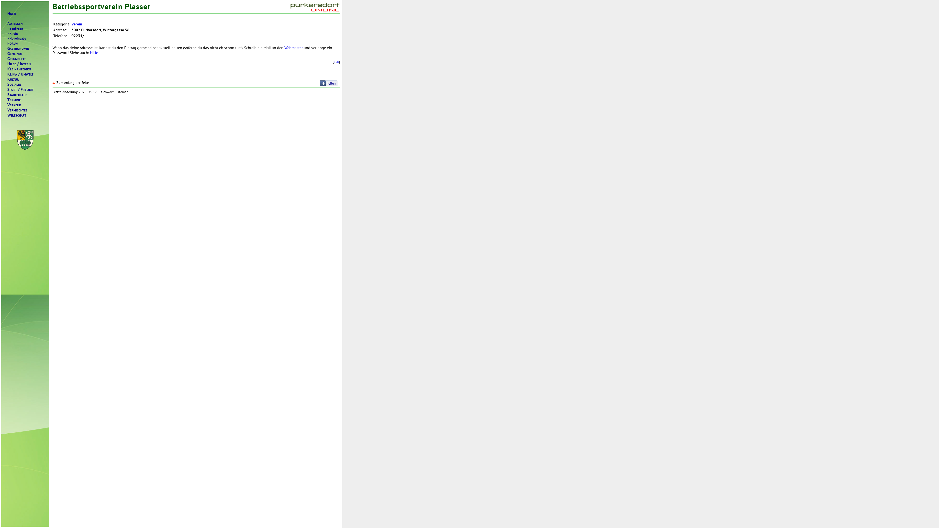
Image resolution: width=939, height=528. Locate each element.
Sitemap (122, 92)
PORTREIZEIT (20, 89)
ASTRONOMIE (18, 48)
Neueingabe (17, 38)
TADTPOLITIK (17, 94)
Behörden (15, 28)
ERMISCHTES (17, 110)
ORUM (12, 43)
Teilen (331, 83)
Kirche (13, 33)
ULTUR (13, 79)
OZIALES (14, 84)
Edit (336, 61)
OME (11, 13)
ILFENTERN (19, 63)
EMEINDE (14, 53)
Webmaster (293, 47)
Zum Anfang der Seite (72, 82)
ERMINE (14, 99)
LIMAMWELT (20, 74)
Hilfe (94, 52)
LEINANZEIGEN (19, 69)
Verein (76, 24)
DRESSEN (15, 23)
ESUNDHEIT (16, 58)
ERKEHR (14, 105)
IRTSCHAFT (16, 115)
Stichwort (107, 92)
